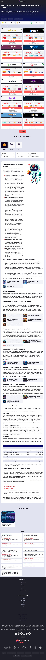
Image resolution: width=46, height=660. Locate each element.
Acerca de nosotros (23, 614)
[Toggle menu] (2, 1)
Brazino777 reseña (11, 59)
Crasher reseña (34, 110)
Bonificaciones (23, 582)
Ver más (22, 131)
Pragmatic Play (23, 600)
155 (23, 606)
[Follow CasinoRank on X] (21, 633)
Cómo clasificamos (23, 618)
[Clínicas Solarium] (30, 647)
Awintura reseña (12, 42)
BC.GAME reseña (12, 76)
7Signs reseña (12, 110)
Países (22, 588)
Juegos (22, 584)
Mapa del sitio (23, 590)
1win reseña (33, 42)
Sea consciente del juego (10, 486)
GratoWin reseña (12, 126)
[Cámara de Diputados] (16, 647)
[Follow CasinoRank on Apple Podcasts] (29, 633)
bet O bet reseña (34, 126)
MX (22, 636)
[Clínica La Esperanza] (35, 647)
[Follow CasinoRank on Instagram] (19, 633)
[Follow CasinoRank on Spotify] (27, 633)
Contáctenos (22, 616)
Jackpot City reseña (33, 93)
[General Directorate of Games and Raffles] (7, 647)
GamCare (7, 483)
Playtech (23, 598)
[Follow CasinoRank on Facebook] (16, 633)
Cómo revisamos (22, 620)
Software (23, 586)
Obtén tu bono (12, 40)
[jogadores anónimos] (24, 647)
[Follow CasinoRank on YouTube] (24, 633)
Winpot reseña (33, 76)
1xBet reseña (33, 59)
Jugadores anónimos (9, 488)
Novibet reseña (12, 93)
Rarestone (23, 604)
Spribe (22, 602)
